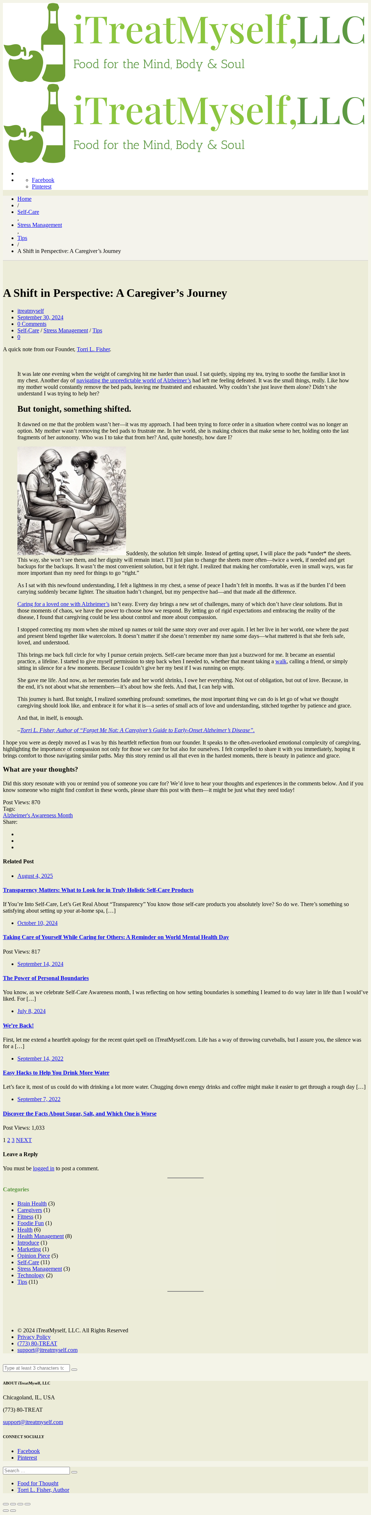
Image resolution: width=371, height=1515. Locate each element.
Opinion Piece (33, 1256)
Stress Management (65, 330)
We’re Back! (18, 1025)
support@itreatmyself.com (47, 1350)
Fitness (25, 1216)
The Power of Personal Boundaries (46, 978)
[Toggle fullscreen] (20, 1504)
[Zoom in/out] (27, 1504)
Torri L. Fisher (93, 349)
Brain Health (32, 1203)
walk (281, 661)
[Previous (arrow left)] (6, 1511)
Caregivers (29, 1210)
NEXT (24, 1140)
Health (25, 1229)
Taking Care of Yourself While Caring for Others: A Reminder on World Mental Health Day (116, 937)
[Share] (13, 1504)
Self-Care (28, 330)
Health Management (40, 1236)
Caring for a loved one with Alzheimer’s (63, 604)
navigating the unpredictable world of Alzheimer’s (133, 380)
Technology (31, 1275)
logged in (43, 1168)
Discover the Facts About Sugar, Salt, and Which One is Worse (80, 1114)
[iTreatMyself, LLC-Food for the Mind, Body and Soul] (184, 80)
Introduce (28, 1243)
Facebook (43, 180)
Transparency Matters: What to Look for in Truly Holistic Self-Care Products (98, 890)
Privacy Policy (34, 1337)
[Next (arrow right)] (13, 1511)
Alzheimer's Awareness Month (38, 815)
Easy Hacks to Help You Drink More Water (56, 1073)
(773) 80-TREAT (37, 1343)
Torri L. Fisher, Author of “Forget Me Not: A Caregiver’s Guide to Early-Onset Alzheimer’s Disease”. (137, 730)
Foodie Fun (30, 1223)
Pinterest (41, 186)
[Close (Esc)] (6, 1504)
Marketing (29, 1249)
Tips (97, 330)
